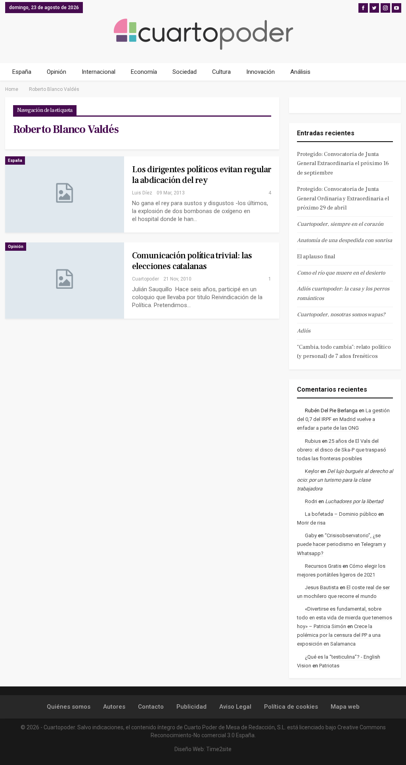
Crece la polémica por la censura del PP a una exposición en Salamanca (339, 635)
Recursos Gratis (323, 566)
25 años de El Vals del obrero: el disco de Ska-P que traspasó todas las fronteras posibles (341, 449)
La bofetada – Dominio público (341, 514)
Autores (114, 706)
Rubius (313, 441)
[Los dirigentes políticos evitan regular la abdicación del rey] (64, 194)
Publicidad (191, 706)
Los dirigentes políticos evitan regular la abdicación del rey (202, 175)
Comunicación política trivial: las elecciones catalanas (192, 261)
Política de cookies (291, 706)
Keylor (312, 471)
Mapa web (345, 706)
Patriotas (329, 666)
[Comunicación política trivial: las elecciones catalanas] (64, 280)
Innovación (260, 71)
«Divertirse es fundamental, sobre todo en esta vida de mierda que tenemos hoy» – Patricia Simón (344, 617)
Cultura (221, 71)
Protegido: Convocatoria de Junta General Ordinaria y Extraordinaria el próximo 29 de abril (343, 199)
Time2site (219, 749)
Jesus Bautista (322, 587)
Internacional (98, 71)
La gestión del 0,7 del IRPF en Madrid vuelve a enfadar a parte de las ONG (343, 419)
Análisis (300, 71)
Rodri (311, 501)
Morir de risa (311, 523)
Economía (144, 71)
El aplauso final (316, 256)
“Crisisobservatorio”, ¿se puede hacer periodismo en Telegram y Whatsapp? (341, 544)
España (21, 71)
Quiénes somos (68, 706)
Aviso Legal (235, 706)
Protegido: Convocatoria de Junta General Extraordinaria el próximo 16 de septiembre (343, 164)
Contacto (151, 706)
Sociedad (184, 71)
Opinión (56, 71)
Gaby (311, 535)
